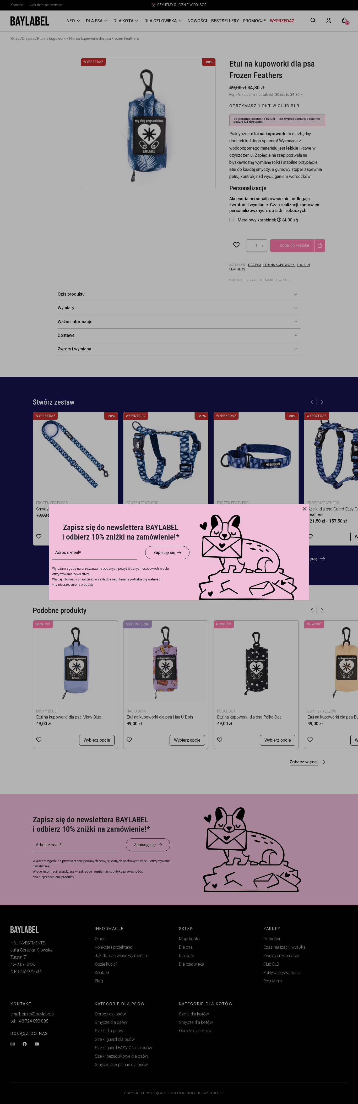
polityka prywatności (145, 579)
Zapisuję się (164, 552)
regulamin (120, 579)
